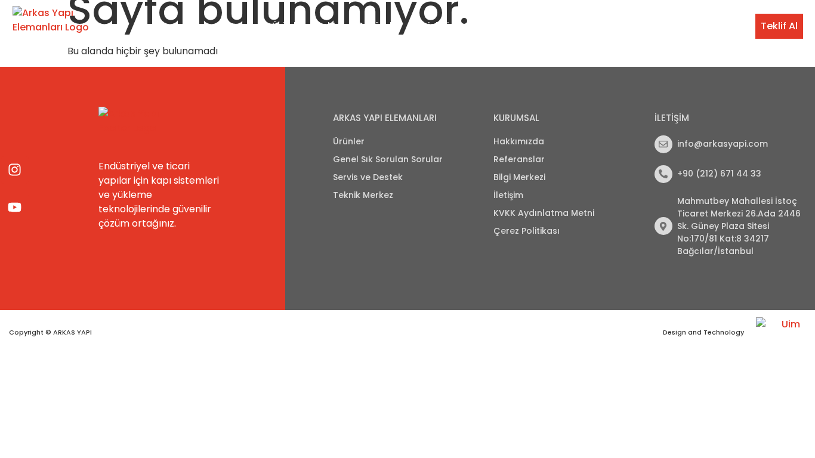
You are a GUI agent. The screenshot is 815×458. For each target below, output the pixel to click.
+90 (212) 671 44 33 (719, 174)
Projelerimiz (439, 26)
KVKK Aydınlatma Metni (543, 213)
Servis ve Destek (515, 26)
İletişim (723, 26)
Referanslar (519, 159)
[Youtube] (15, 207)
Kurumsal (237, 26)
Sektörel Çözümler (359, 26)
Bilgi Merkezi (666, 26)
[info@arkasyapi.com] (663, 144)
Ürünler (288, 26)
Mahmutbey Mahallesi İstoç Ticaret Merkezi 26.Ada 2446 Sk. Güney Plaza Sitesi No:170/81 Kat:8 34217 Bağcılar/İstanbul (739, 226)
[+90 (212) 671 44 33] (663, 174)
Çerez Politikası (526, 231)
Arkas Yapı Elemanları (385, 118)
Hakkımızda (518, 141)
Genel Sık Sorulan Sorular (388, 159)
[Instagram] (15, 170)
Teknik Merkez (595, 26)
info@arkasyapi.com (722, 144)
